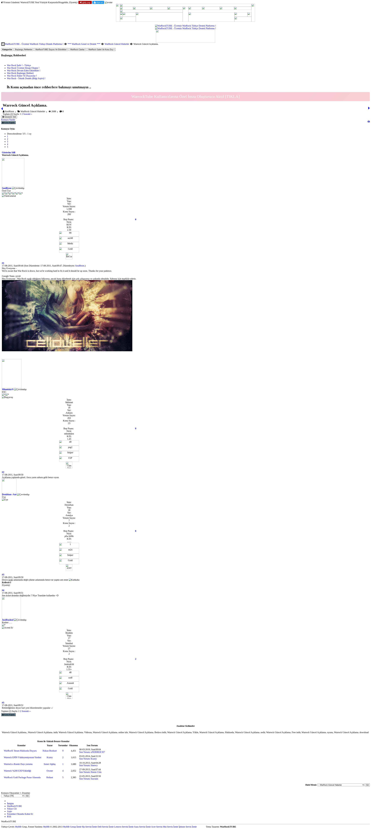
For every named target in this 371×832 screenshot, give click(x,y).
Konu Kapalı (9, 122)
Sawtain (94, 778)
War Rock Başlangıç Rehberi (20, 73)
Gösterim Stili (10, 117)
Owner (50, 771)
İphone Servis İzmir (188, 826)
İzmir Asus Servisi (137, 826)
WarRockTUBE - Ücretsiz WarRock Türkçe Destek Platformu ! (34, 44)
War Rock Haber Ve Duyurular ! (22, 76)
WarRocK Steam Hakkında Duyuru (20, 751)
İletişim (10, 803)
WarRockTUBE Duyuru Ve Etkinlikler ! (51, 49)
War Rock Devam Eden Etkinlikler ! (23, 70)
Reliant (49, 777)
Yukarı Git (12, 808)
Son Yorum (84, 752)
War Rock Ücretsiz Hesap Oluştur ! (23, 68)
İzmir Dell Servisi (100, 826)
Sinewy (94, 765)
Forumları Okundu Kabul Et (20, 814)
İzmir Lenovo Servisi (118, 826)
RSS (9, 816)
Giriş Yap (86, 2)
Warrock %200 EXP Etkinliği (17, 771)
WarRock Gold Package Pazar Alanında (22, 777)
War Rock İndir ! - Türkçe (19, 65)
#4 (3, 590)
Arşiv (9, 811)
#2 (3, 472)
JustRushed (7, 620)
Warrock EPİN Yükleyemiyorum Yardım (22, 757)
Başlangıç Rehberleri (23, 49)
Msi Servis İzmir (170, 826)
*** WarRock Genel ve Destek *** (84, 44)
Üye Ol (99, 2)
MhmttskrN (8, 389)
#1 (3, 263)
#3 (3, 574)
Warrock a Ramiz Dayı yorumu (18, 764)
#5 (3, 702)
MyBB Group (69, 826)
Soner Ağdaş (50, 764)
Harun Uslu (96, 772)
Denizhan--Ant (9, 494)
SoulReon (6, 188)
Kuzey (50, 757)
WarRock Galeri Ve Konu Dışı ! (101, 49)
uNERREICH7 (98, 752)
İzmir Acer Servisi (154, 826)
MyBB (18, 826)
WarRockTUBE (14, 806)
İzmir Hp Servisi (84, 826)
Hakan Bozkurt (50, 751)
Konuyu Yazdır (8, 119)
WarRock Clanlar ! (78, 49)
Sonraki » (27, 114)
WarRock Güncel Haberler (117, 44)
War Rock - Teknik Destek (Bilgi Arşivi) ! (26, 78)
